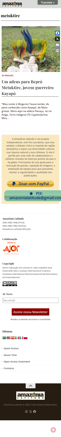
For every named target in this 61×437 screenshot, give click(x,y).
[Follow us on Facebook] (34, 412)
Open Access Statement (17, 361)
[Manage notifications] (53, 429)
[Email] (57, 45)
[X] (57, 39)
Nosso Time (10, 355)
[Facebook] (57, 33)
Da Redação (8, 75)
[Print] (57, 51)
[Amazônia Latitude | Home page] (15, 4)
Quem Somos (11, 348)
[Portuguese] (4, 338)
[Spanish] (13, 338)
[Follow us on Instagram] (26, 412)
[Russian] (25, 338)
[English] (9, 338)
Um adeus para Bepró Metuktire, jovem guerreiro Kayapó (28, 87)
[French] (21, 338)
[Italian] (17, 338)
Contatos (9, 368)
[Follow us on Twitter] (30, 412)
